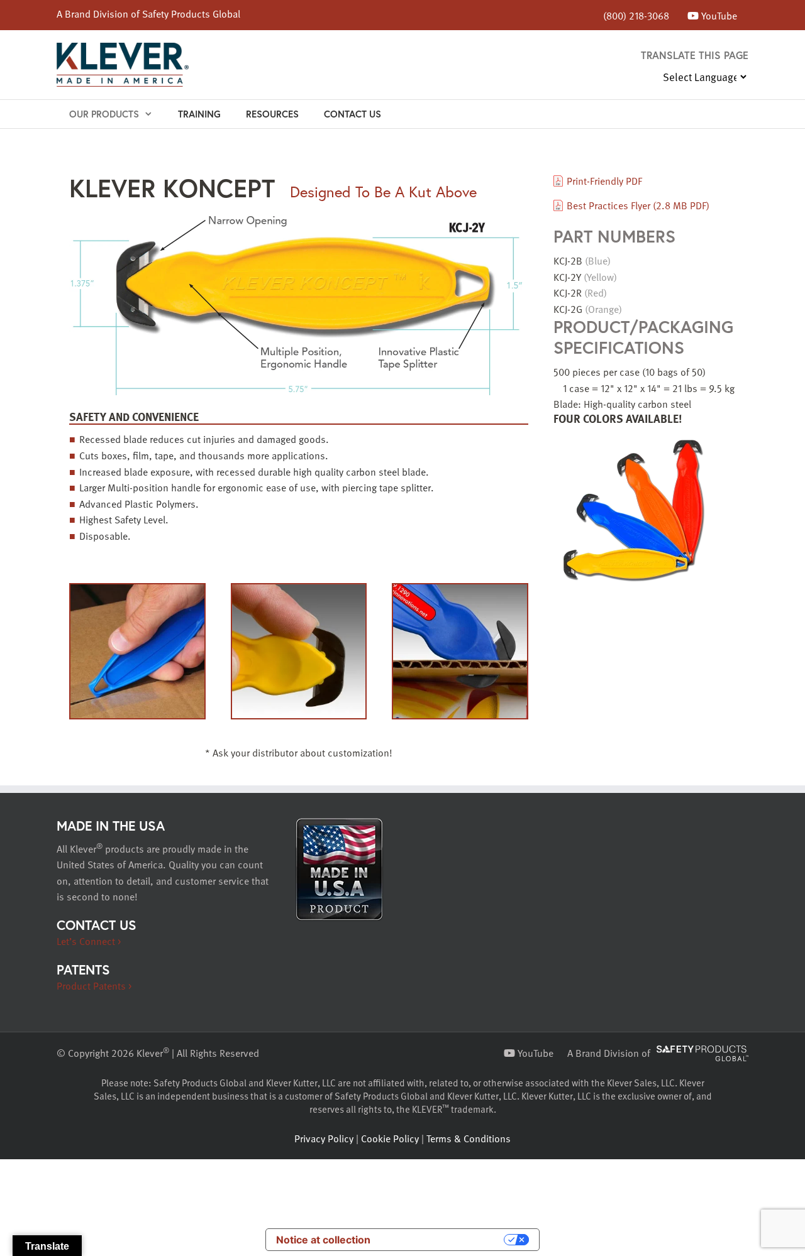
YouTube (718, 15)
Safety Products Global (191, 13)
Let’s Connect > (89, 940)
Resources (272, 114)
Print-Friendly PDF (604, 180)
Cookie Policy (390, 1138)
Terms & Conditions (468, 1138)
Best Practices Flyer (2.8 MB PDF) (638, 205)
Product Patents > (94, 985)
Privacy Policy (323, 1138)
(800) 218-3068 (636, 15)
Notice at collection (323, 1239)
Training (199, 114)
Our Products (104, 114)
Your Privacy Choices (443, 1239)
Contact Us (352, 114)
